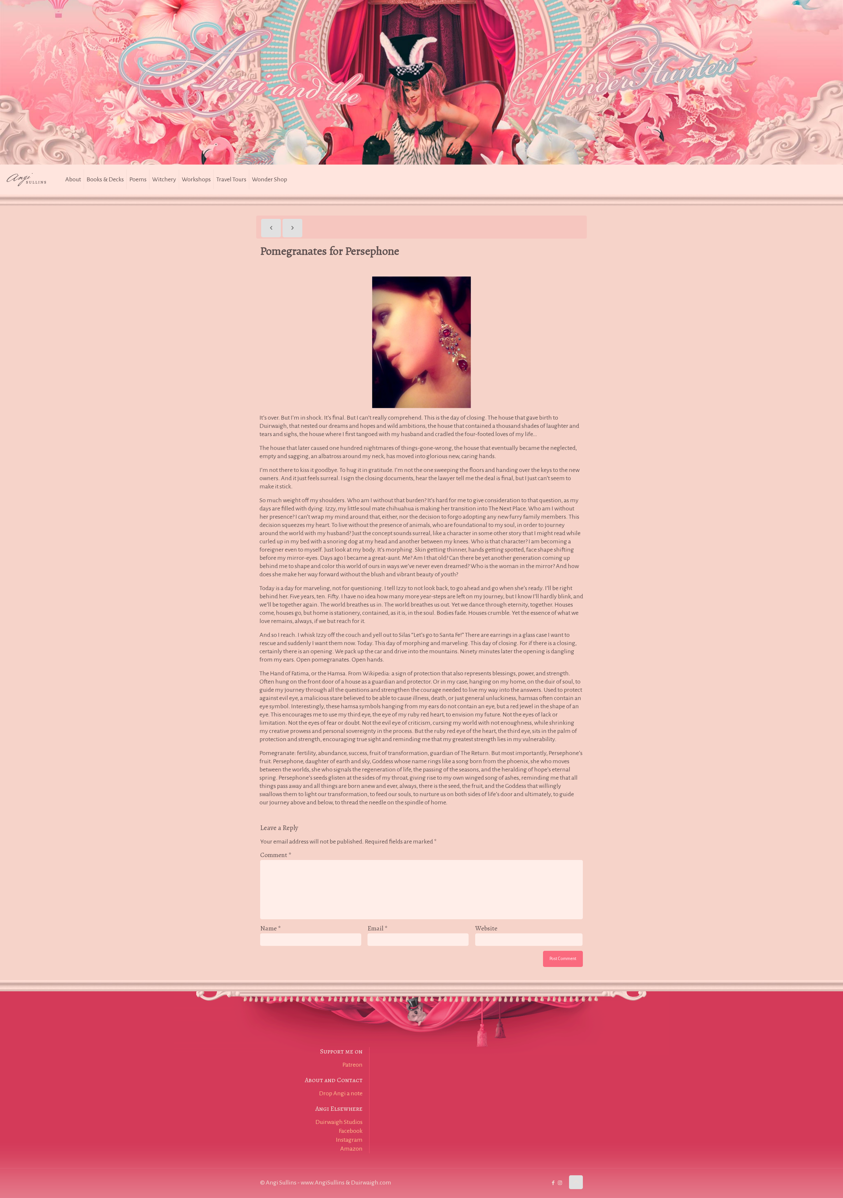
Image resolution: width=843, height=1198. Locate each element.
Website (486, 928)
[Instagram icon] (559, 1183)
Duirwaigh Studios (339, 1122)
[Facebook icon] (553, 1183)
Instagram (349, 1139)
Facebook (351, 1131)
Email (377, 928)
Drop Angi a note (341, 1093)
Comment (275, 855)
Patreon (352, 1064)
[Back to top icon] (576, 1182)
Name (270, 928)
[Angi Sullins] (30, 179)
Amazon (351, 1148)
